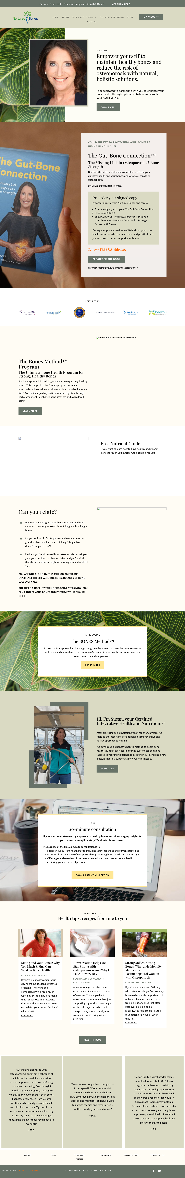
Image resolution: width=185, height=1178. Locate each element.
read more (107, 768)
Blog (130, 17)
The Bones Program (112, 17)
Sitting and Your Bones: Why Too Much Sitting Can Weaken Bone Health (40, 966)
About (65, 17)
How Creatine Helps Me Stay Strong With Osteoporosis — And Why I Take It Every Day (91, 968)
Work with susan (83, 17)
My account (151, 16)
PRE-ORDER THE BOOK (106, 259)
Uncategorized (81, 983)
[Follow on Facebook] (153, 1170)
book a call (108, 107)
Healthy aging (39, 975)
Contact (92, 22)
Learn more (30, 411)
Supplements (97, 979)
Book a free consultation (92, 875)
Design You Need (27, 1170)
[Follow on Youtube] (159, 1170)
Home (55, 17)
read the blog (92, 1039)
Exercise (25, 975)
